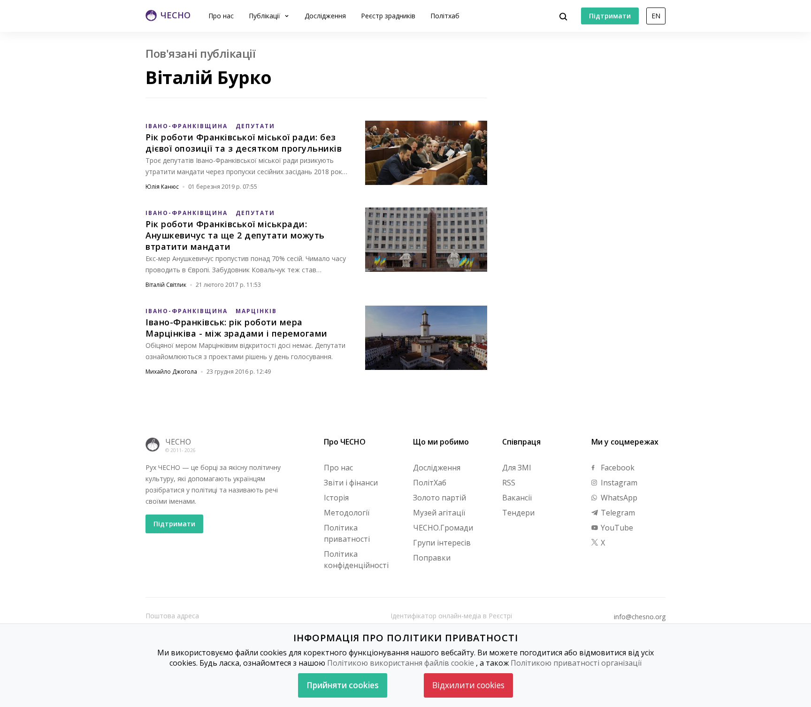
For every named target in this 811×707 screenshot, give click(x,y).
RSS (508, 482)
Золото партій (439, 497)
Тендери (518, 512)
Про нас (221, 15)
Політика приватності (347, 533)
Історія (336, 497)
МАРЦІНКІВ (256, 311)
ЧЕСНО (178, 442)
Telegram (617, 512)
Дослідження (325, 15)
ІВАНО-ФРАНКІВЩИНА (186, 126)
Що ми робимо (441, 442)
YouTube (616, 528)
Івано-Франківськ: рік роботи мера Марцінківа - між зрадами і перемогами (236, 327)
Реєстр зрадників (388, 15)
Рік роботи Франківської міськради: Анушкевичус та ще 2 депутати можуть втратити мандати (235, 235)
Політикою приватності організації (576, 663)
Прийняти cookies (342, 685)
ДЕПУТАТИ (255, 126)
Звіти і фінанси (351, 482)
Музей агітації (439, 512)
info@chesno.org (640, 617)
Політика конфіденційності (356, 559)
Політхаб (444, 15)
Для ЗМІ (516, 467)
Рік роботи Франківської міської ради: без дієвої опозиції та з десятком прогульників (243, 142)
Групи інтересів (442, 543)
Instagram (618, 482)
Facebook (617, 467)
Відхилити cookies (468, 685)
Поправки (432, 558)
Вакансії (517, 497)
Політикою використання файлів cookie (400, 663)
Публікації (265, 15)
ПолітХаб (429, 482)
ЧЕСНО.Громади (443, 528)
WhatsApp (618, 497)
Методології (346, 512)
